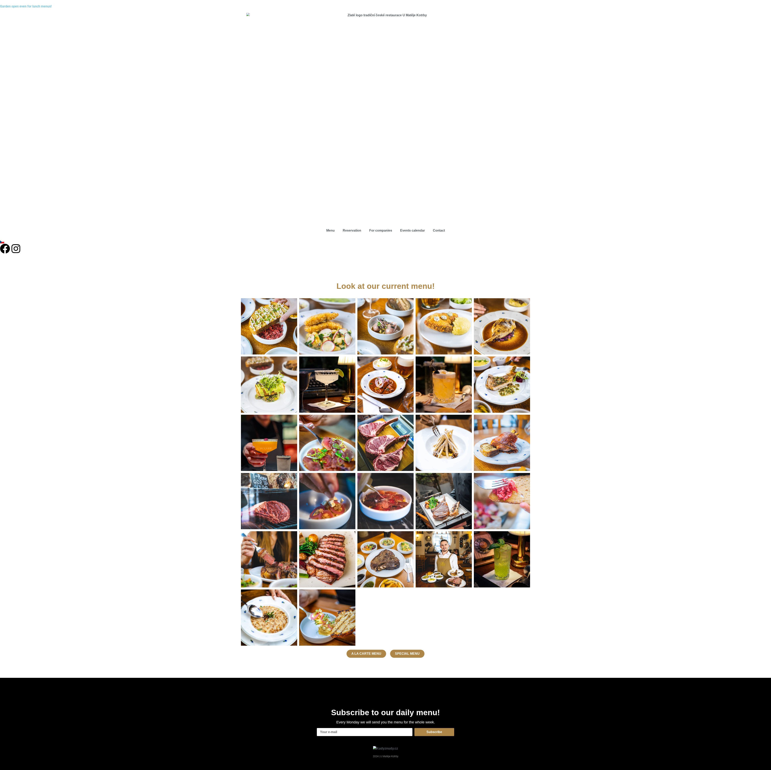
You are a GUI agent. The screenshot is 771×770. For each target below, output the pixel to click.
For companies (380, 230)
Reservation (352, 230)
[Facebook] (5, 249)
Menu (330, 230)
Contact (439, 230)
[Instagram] (16, 249)
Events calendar (412, 230)
